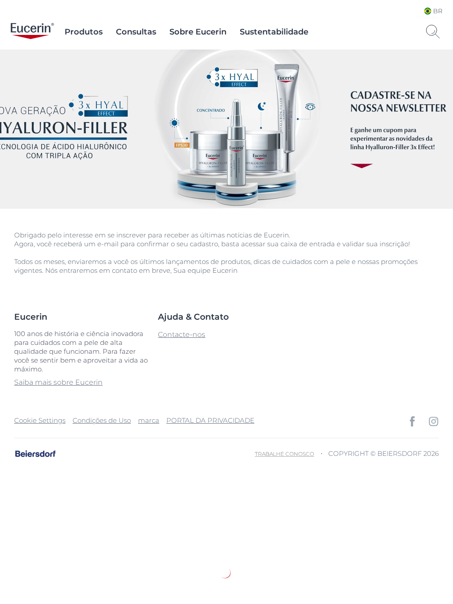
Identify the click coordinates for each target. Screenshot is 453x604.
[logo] (32, 32)
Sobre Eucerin (197, 32)
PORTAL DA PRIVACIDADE (210, 420)
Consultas (136, 32)
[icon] (412, 421)
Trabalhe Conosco (284, 454)
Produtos (84, 32)
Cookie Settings (39, 420)
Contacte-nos (181, 334)
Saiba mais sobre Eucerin (58, 382)
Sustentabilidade (274, 32)
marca (148, 420)
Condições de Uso (102, 420)
